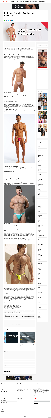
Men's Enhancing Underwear (4, 391)
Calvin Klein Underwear (41, 235)
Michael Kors (39, 297)
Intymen (39, 277)
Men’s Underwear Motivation (18, 1)
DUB (38, 258)
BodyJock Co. (39, 146)
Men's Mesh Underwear (3, 398)
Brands (37, 1)
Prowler (39, 302)
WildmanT (39, 320)
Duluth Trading (40, 259)
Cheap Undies (40, 151)
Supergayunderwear (40, 184)
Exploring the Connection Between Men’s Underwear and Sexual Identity (13, 308)
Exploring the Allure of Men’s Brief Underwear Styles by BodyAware (12, 306)
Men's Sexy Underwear (3, 400)
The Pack (39, 311)
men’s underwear (20, 49)
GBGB (39, 268)
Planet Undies (40, 180)
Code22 (39, 239)
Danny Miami (39, 249)
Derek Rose (39, 253)
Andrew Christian (40, 215)
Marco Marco (40, 292)
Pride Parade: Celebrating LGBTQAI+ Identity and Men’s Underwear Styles (13, 304)
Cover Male (39, 245)
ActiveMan (39, 206)
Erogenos (39, 161)
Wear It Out (39, 194)
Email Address (36, 399)
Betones (39, 220)
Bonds (39, 229)
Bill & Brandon (40, 221)
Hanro (39, 273)
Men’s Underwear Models (42, 1)
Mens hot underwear (19, 311)
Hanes (39, 272)
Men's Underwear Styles (3, 409)
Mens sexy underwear (10, 312)
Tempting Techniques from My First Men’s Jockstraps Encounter (11, 305)
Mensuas (39, 170)
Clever (39, 240)
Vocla (39, 193)
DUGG (39, 159)
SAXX (39, 306)
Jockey (39, 278)
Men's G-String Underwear (4, 393)
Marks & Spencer (40, 293)
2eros (39, 202)
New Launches (12, 1)
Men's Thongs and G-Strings (4, 402)
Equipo (39, 264)
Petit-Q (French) (40, 179)
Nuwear (39, 175)
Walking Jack (39, 317)
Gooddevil (39, 269)
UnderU (39, 188)
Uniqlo (39, 316)
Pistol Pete (39, 301)
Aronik (39, 216)
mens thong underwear (17, 312)
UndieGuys (39, 189)
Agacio (39, 210)
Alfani (39, 211)
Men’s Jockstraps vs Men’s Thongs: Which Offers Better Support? (12, 307)
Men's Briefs (2, 389)
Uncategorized (2, 413)
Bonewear (39, 230)
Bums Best (39, 150)
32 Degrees (39, 205)
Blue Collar (39, 226)
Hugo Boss (39, 274)
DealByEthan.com (40, 156)
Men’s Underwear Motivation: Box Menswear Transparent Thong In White (42, 80)
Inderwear (39, 165)
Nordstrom (39, 174)
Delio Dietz (39, 250)
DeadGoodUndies (40, 155)
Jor (38, 282)
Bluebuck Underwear (40, 225)
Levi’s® (39, 287)
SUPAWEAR (39, 307)
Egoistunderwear (40, 160)
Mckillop (39, 296)
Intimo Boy (39, 164)
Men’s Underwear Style (33, 1)
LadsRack (39, 169)
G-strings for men (27, 50)
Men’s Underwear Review (26, 1)
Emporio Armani (40, 263)
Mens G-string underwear (12, 311)
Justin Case (39, 283)
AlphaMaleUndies (40, 145)
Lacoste (39, 288)
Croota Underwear (40, 244)
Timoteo (39, 312)
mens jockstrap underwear (26, 311)
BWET (39, 234)
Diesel (39, 254)
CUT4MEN (39, 248)
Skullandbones (40, 183)
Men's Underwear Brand (3, 404)
